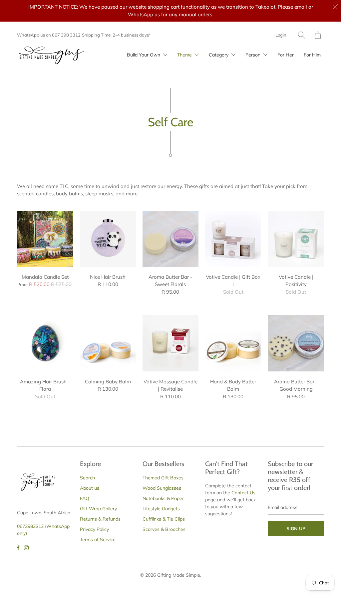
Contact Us (243, 493)
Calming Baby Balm (108, 343)
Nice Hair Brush (108, 239)
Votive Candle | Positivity (296, 239)
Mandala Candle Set (45, 239)
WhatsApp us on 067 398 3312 (49, 35)
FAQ (84, 498)
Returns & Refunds (100, 519)
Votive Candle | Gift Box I (233, 239)
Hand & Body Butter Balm (233, 343)
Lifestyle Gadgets (161, 509)
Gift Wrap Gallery (98, 509)
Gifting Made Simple (178, 575)
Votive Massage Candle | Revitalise (170, 343)
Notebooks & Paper (163, 498)
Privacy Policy (94, 529)
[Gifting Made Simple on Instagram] (26, 548)
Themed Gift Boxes (163, 478)
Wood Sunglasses (162, 488)
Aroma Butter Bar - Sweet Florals (170, 239)
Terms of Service (98, 540)
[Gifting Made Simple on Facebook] (18, 548)
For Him (312, 55)
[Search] (301, 35)
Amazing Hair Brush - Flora (45, 343)
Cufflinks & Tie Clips (164, 519)
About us (89, 488)
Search (87, 478)
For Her (285, 55)
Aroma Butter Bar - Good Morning (296, 343)
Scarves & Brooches (164, 529)
